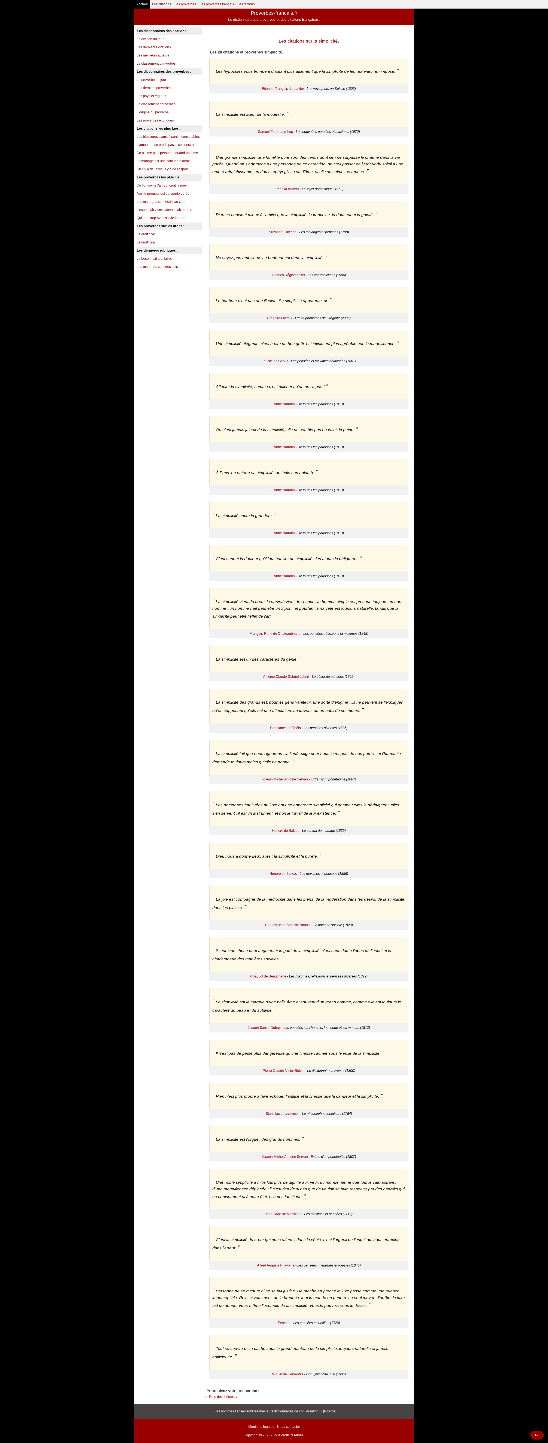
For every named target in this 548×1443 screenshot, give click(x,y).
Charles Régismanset (288, 275)
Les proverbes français (217, 4)
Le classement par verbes (156, 63)
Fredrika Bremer (286, 189)
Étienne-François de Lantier (283, 88)
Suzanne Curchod (282, 232)
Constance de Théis (285, 728)
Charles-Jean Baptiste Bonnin (288, 925)
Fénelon (284, 1323)
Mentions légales (261, 1426)
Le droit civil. (146, 234)
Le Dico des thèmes (219, 1397)
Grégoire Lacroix (279, 318)
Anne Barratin (284, 404)
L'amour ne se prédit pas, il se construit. (166, 145)
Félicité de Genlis (275, 361)
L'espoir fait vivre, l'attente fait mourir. (164, 210)
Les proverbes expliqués (155, 120)
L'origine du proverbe (153, 112)
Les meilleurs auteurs (153, 55)
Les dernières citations (154, 47)
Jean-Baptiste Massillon (283, 1214)
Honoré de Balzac (285, 830)
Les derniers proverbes (154, 88)
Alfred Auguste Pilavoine (276, 1265)
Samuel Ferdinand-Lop (275, 131)
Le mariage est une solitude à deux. (164, 161)
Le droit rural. (146, 242)
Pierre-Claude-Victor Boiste (283, 1070)
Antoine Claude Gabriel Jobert (286, 676)
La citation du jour (150, 39)
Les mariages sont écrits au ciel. (161, 201)
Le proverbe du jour (151, 80)
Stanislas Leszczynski (282, 1113)
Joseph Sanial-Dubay (264, 1027)
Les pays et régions (151, 96)
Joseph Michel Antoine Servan (285, 779)
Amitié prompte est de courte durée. (163, 193)
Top (537, 1435)
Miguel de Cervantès (287, 1374)
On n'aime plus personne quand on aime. (168, 153)
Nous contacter (288, 1426)
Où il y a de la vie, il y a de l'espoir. (163, 169)
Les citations (161, 4)
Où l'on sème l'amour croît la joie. (162, 185)
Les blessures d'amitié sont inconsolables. (169, 136)
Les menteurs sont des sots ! (158, 266)
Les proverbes (185, 4)
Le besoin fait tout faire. (154, 258)
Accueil (142, 4)
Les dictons (246, 4)
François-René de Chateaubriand (275, 633)
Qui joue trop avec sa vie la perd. (161, 218)
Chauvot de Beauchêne (268, 976)
